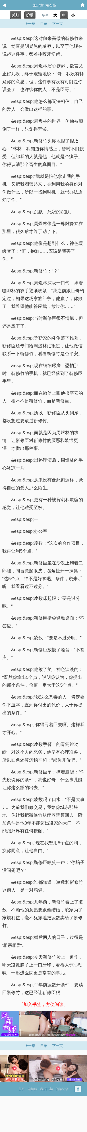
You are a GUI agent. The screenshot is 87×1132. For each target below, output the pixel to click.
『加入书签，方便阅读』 (43, 1004)
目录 (43, 24)
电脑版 (32, 1089)
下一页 (57, 24)
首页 (22, 1089)
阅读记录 (62, 1089)
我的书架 (46, 1089)
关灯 (15, 15)
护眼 (29, 15)
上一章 (30, 24)
